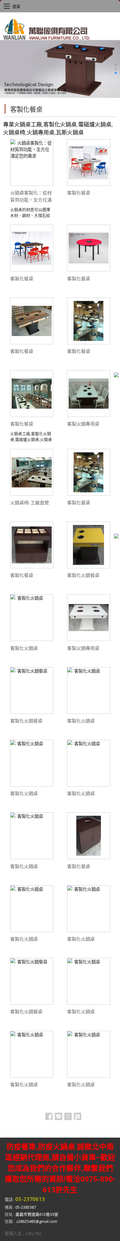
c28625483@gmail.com (36, 1221)
